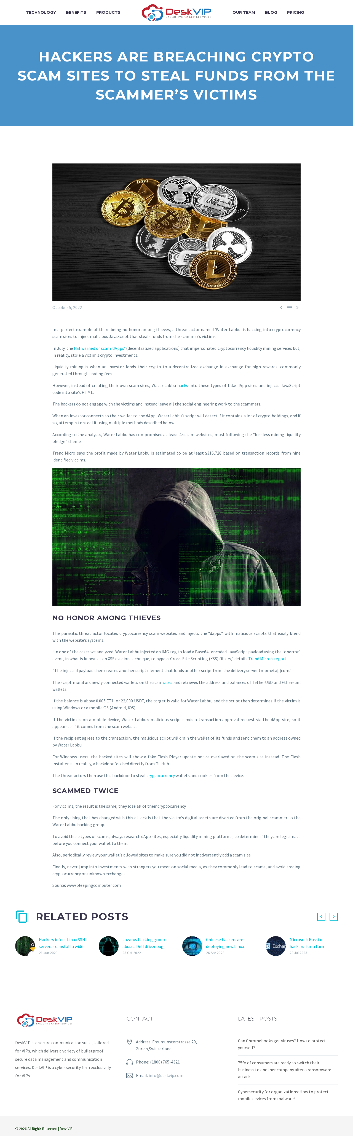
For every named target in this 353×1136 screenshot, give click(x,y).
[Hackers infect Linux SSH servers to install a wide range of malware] (27, 946)
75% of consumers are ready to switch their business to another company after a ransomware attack (284, 1069)
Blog (271, 12)
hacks (183, 385)
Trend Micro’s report (267, 658)
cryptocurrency (161, 775)
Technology (41, 12)
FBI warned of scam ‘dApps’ (99, 348)
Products (108, 12)
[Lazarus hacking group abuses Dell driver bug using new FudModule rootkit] (110, 946)
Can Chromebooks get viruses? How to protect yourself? (282, 1044)
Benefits (76, 12)
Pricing (295, 12)
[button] (321, 917)
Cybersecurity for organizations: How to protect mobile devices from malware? (283, 1095)
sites (168, 682)
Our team (243, 12)
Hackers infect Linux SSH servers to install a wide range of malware (62, 946)
